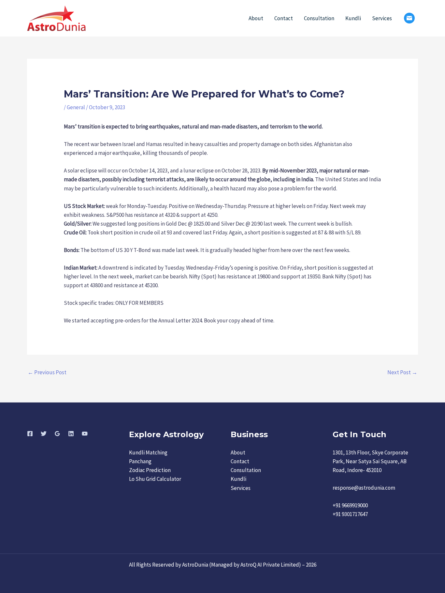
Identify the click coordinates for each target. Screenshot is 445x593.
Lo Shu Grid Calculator (155, 478)
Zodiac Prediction (150, 470)
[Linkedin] (71, 434)
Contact (283, 18)
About (256, 18)
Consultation (319, 18)
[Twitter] (44, 434)
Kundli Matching (148, 452)
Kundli (353, 18)
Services (382, 18)
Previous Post (47, 372)
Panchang (140, 461)
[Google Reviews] (57, 434)
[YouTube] (85, 434)
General (76, 107)
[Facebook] (30, 434)
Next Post (402, 372)
